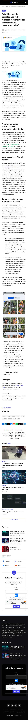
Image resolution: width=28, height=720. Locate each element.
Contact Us (13, 710)
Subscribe (16, 606)
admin (7, 30)
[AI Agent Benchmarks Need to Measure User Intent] (14, 477)
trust (14, 418)
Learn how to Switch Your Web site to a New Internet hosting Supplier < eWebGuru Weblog (20, 435)
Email (16, 589)
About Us (5, 710)
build (9, 416)
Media (13, 416)
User (19, 418)
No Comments (22, 30)
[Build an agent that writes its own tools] (14, 501)
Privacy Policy (7, 712)
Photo (18, 416)
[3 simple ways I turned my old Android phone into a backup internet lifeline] (14, 452)
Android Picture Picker (10, 167)
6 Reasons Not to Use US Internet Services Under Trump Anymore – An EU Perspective (18, 540)
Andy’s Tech (13, 547)
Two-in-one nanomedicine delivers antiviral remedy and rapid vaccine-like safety (7, 435)
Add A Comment (14, 519)
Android (4, 416)
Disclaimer (20, 710)
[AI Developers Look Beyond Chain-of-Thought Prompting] (5, 533)
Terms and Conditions (19, 712)
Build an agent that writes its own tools (13, 512)
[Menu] (2, 2)
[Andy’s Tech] (5, 549)
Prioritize (5, 418)
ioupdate (11, 715)
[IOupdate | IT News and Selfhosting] (14, 2)
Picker (22, 416)
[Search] (26, 2)
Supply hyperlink (6, 407)
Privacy (10, 418)
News (4, 10)
